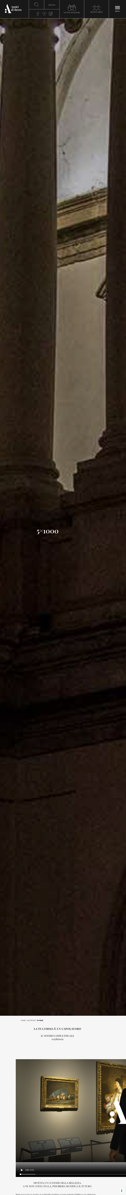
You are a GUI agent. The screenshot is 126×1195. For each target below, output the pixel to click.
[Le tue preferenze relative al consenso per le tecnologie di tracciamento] (121, 1190)
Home (23, 1020)
